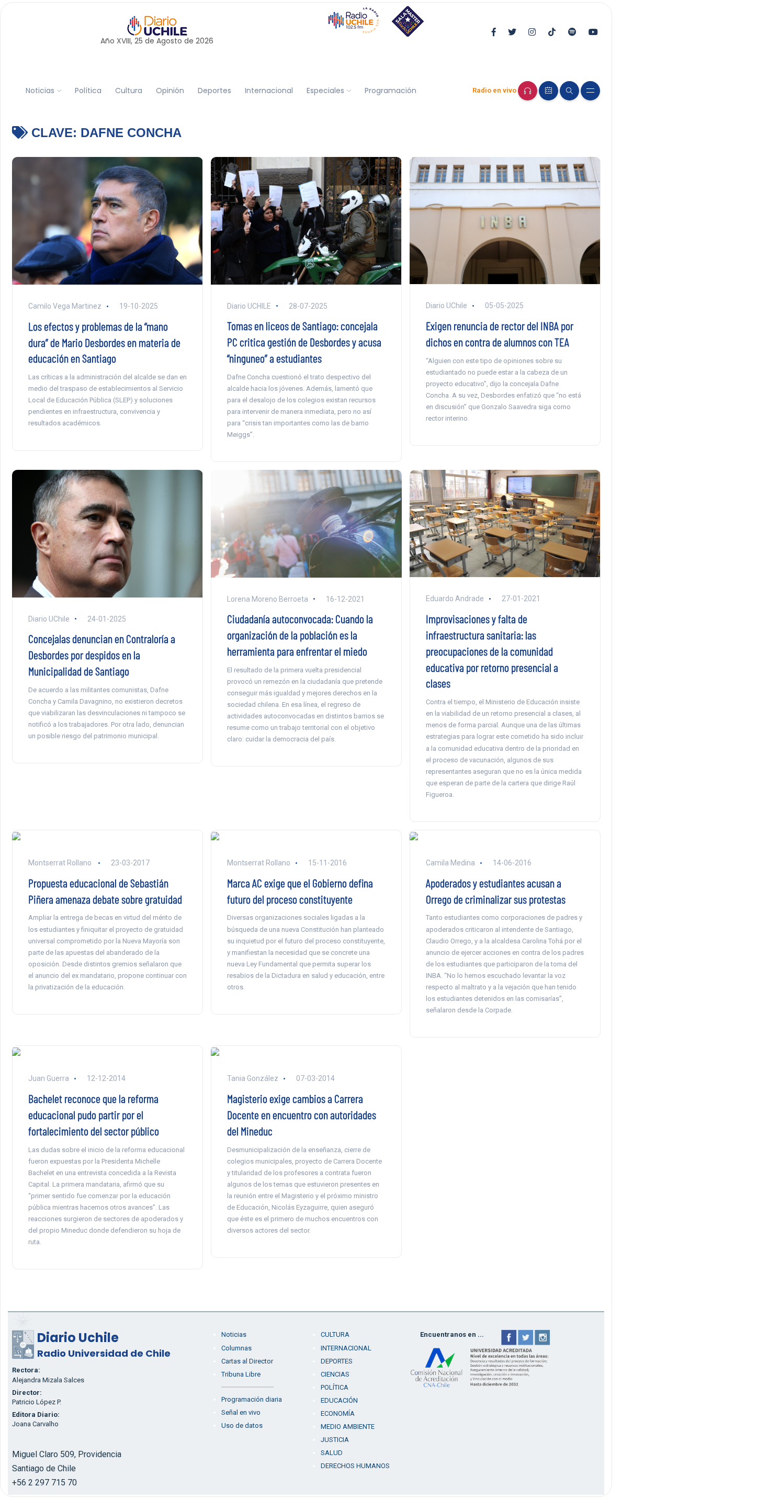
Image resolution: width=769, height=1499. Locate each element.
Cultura (128, 90)
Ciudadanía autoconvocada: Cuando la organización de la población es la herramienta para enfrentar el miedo (300, 635)
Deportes (214, 90)
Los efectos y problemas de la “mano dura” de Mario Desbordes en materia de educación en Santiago (104, 342)
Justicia (335, 1440)
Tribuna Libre (241, 1374)
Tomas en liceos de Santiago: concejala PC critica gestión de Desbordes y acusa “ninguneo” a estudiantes (304, 342)
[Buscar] (569, 90)
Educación (339, 1400)
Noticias (40, 90)
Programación (390, 90)
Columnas (236, 1348)
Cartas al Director (247, 1361)
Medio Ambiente (348, 1426)
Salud (332, 1453)
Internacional (269, 90)
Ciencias (335, 1374)
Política (88, 90)
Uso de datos (242, 1425)
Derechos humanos (355, 1466)
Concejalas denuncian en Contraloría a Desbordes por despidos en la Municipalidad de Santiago (101, 655)
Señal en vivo (241, 1412)
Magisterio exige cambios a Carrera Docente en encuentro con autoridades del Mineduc (301, 1114)
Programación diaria (251, 1399)
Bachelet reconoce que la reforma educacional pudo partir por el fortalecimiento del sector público (93, 1114)
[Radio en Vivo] (527, 90)
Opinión (170, 90)
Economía (338, 1413)
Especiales (325, 90)
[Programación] (548, 90)
